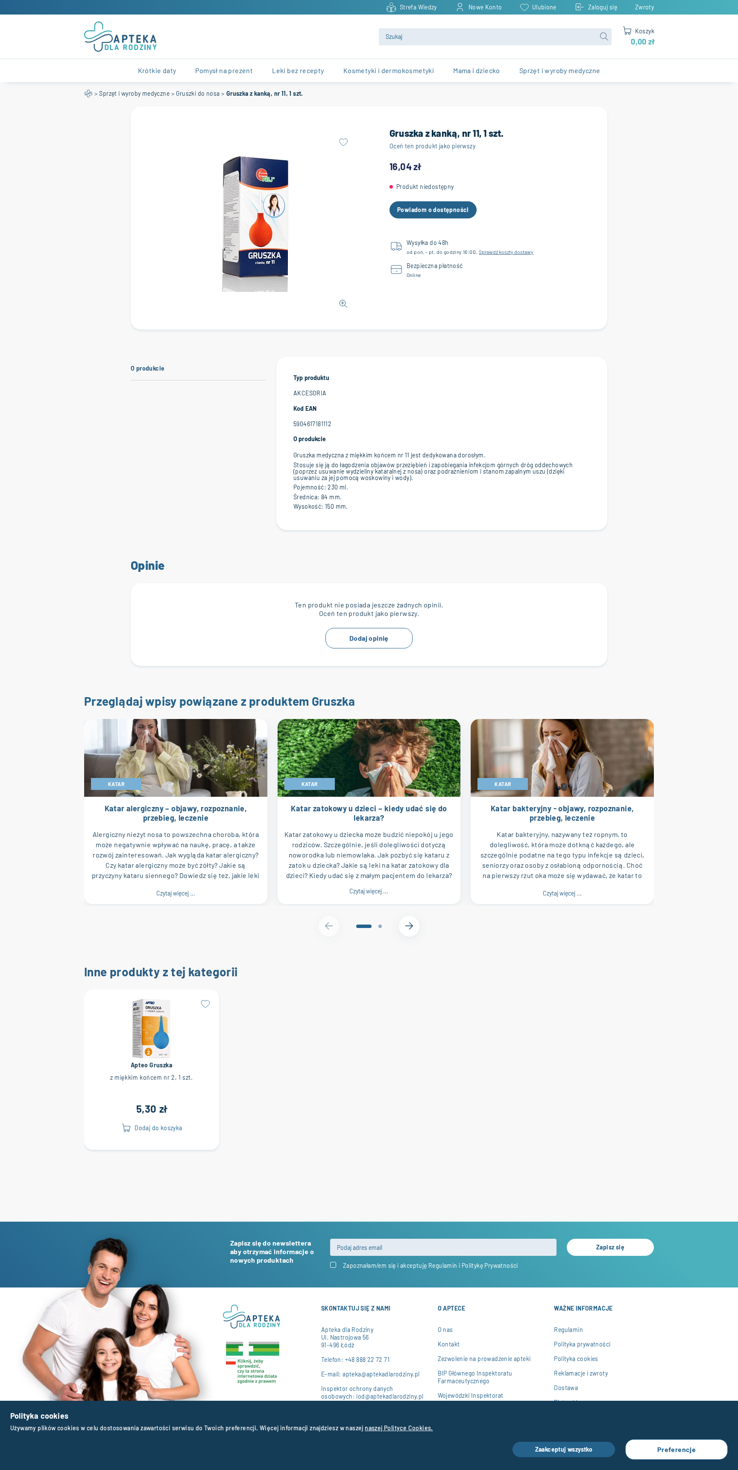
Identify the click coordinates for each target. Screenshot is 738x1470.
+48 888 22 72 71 (367, 1359)
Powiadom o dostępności (433, 209)
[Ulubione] (343, 142)
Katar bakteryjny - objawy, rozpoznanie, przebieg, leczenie (562, 813)
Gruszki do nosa (198, 93)
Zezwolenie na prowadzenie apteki (484, 1358)
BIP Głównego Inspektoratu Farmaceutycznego (475, 1377)
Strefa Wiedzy (418, 7)
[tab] (364, 926)
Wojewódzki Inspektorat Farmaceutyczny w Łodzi (471, 1399)
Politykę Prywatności (490, 1265)
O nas (445, 1329)
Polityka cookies (576, 1358)
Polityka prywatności (582, 1344)
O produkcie (147, 368)
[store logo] (226, 36)
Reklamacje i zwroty (581, 1373)
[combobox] (495, 36)
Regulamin (442, 1265)
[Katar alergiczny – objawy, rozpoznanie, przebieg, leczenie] (175, 758)
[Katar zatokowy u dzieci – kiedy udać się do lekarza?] (369, 758)
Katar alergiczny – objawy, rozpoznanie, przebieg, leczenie (176, 813)
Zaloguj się (602, 7)
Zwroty (644, 7)
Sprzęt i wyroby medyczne (134, 93)
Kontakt (449, 1344)
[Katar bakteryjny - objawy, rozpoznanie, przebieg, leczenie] (562, 758)
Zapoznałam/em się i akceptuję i (430, 1265)
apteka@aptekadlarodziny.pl (381, 1374)
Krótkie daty (157, 70)
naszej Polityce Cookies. (399, 1428)
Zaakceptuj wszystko (564, 1449)
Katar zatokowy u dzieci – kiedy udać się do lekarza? (369, 813)
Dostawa (566, 1387)
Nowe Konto (485, 7)
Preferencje (676, 1449)
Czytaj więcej (175, 893)
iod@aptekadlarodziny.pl (389, 1396)
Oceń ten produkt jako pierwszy (432, 146)
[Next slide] (409, 926)
